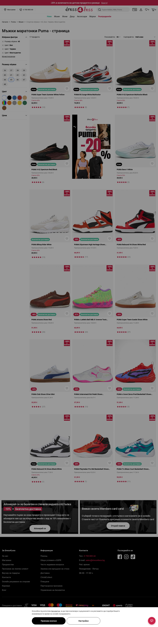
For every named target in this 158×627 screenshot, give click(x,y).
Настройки (83, 620)
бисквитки (55, 611)
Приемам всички (49, 620)
